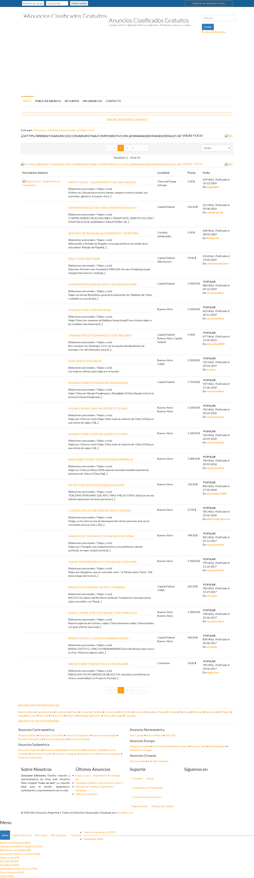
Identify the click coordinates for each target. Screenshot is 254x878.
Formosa (139, 711)
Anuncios (39, 130)
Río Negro (224, 711)
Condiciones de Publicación (147, 787)
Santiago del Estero (89, 715)
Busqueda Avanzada (213, 31)
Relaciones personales (63, 130)
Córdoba (97, 711)
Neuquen (210, 711)
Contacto (113, 101)
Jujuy (149, 711)
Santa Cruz (57, 715)
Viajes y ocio (87, 130)
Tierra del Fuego (113, 715)
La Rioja (172, 711)
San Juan (31, 715)
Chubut (85, 711)
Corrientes (111, 711)
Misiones (197, 711)
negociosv (213, 672)
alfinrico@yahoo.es (218, 519)
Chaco (74, 711)
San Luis (44, 715)
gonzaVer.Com (124, 812)
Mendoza (184, 711)
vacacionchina (215, 292)
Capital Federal (45, 711)
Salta (21, 715)
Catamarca (62, 711)
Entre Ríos (126, 711)
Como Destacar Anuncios (146, 797)
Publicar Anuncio (48, 101)
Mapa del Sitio (140, 806)
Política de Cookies (163, 806)
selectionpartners (218, 263)
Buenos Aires (26, 711)
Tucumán (130, 715)
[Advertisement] (127, 67)
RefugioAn (213, 238)
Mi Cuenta (72, 101)
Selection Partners (86, 794)
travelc (211, 369)
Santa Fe (71, 715)
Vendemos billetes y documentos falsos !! (99, 782)
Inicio (27, 101)
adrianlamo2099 (217, 493)
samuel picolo (215, 212)
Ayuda (150, 778)
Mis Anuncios (92, 101)
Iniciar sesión (79, 3)
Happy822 (213, 186)
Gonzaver (137, 778)
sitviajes (212, 595)
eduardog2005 (216, 343)
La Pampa (160, 711)
